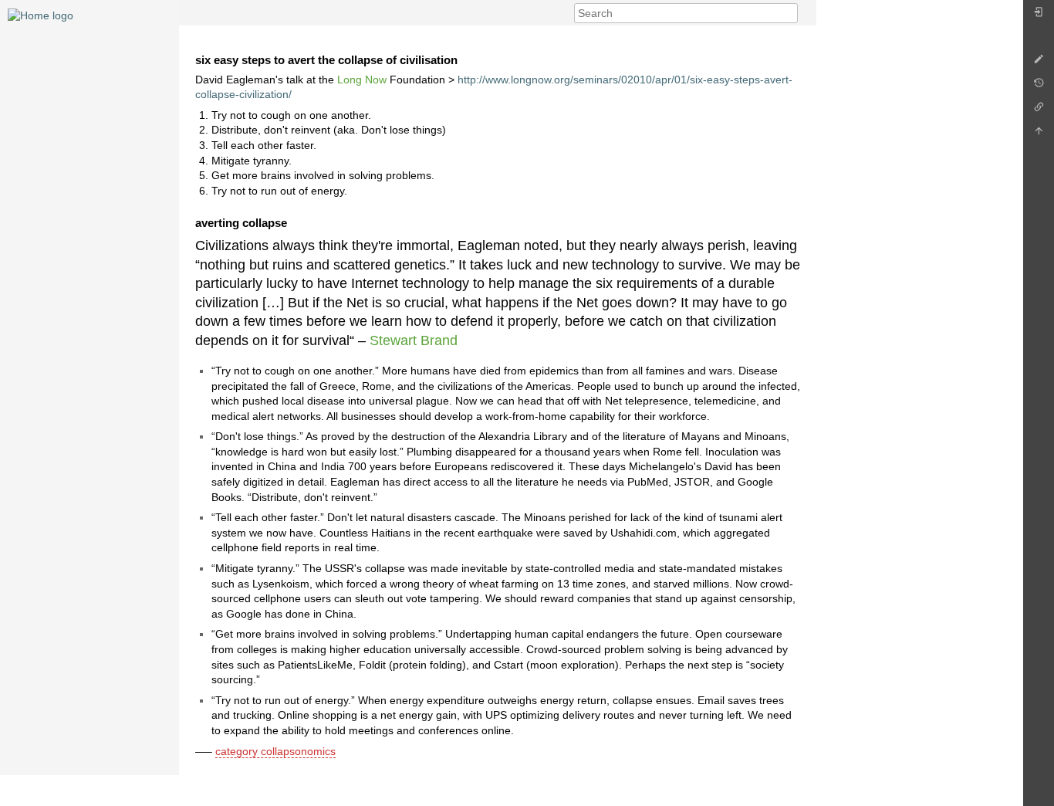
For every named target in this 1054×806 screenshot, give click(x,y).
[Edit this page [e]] (1038, 63)
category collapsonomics (275, 751)
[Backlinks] (1038, 111)
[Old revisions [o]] (1038, 87)
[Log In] (1038, 16)
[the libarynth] (40, 14)
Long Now (362, 79)
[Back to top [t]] (1038, 135)
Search (789, 13)
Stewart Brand (414, 340)
